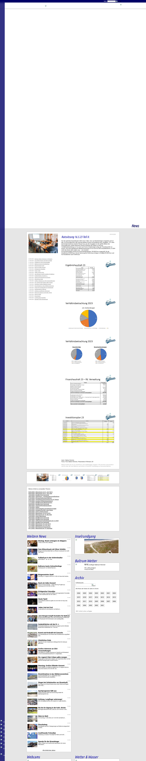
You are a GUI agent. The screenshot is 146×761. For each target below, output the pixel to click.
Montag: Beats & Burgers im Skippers (43, 259)
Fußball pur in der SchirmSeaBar (42, 262)
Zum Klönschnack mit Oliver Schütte (43, 260)
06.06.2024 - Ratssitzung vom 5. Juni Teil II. (40, 492)
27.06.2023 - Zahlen (33, 507)
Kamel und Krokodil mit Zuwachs (42, 277)
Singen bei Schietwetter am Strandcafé (44, 287)
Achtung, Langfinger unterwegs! (42, 291)
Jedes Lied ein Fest (39, 272)
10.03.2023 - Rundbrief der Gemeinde (38, 519)
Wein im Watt (38, 294)
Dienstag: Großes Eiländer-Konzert (43, 284)
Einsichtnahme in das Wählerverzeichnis (44, 286)
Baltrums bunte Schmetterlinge (42, 264)
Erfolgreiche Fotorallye (40, 269)
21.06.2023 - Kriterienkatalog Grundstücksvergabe (42, 508)
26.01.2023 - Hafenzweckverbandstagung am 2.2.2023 (43, 521)
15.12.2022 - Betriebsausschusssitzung (39, 527)
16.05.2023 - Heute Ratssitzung (37, 516)
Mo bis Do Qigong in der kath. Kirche (43, 292)
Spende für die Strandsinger (41, 299)
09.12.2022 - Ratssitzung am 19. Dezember (40, 528)
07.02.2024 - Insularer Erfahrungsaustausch (40, 501)
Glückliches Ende (39, 279)
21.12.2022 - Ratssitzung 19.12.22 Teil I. (39, 525)
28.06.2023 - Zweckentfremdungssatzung (39, 505)
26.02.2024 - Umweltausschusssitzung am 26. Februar (43, 499)
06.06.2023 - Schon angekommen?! (38, 511)
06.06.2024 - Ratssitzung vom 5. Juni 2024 (40, 493)
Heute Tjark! (37, 270)
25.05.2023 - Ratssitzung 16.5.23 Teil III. (39, 513)
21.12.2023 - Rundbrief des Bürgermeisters (40, 502)
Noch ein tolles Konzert (40, 267)
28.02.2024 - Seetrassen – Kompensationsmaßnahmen (43, 496)
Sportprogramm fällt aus (40, 289)
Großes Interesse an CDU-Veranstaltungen (45, 280)
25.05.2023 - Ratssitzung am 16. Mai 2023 (40, 514)
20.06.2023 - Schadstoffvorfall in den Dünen (40, 510)
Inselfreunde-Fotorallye (40, 297)
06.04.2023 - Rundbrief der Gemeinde (38, 518)
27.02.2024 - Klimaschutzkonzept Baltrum (40, 498)
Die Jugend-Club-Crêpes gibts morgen (44, 282)
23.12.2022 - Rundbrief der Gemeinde (38, 522)
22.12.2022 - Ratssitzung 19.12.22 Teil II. (39, 524)
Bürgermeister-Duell (39, 265)
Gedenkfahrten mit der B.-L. (41, 275)
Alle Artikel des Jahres (49, 750)
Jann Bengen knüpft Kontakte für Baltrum (44, 274)
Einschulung (37, 296)
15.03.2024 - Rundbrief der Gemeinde (38, 495)
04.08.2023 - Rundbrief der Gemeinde (38, 504)
